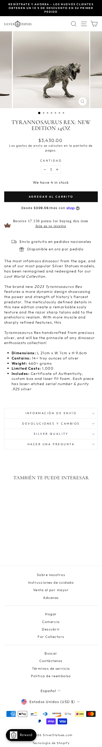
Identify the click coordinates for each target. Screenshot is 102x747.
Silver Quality (51, 434)
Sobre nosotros (51, 574)
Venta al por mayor (51, 590)
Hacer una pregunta (51, 444)
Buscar (51, 653)
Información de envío (51, 413)
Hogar (51, 614)
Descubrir (51, 629)
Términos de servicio (51, 668)
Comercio (51, 621)
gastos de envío (29, 145)
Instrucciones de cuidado (51, 582)
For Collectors (51, 636)
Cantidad (51, 160)
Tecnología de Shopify (51, 743)
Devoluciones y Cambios (51, 423)
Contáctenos (50, 661)
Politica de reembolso (51, 676)
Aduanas (51, 597)
